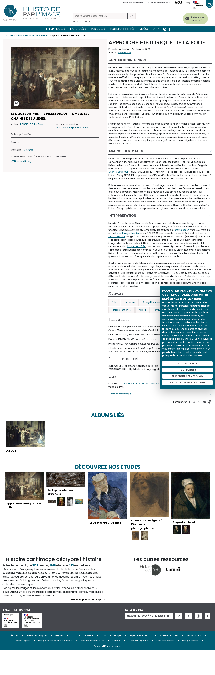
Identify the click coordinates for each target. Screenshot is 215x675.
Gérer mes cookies (165, 640)
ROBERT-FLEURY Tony (31, 124)
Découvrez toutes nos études (32, 35)
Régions (59, 635)
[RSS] (178, 616)
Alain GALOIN (124, 52)
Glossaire (88, 635)
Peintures (28, 150)
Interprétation (122, 215)
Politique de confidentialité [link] (187, 382)
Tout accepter (187, 363)
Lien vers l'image (23, 161)
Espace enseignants (159, 3)
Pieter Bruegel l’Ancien (127, 233)
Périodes (97, 29)
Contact (116, 640)
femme (158, 309)
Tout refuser (187, 369)
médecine (129, 302)
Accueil (9, 35)
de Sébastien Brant (140, 383)
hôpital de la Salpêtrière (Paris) (72, 127)
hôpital (142, 309)
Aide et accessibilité (168, 635)
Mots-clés (77, 29)
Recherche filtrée (122, 29)
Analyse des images (125, 151)
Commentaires (119, 394)
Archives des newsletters (92, 640)
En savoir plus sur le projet (86, 599)
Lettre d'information (133, 3)
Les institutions (194, 635)
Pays (73, 635)
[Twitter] (188, 616)
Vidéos (144, 29)
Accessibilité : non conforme (107, 646)
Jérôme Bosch (181, 229)
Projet (103, 635)
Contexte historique (127, 60)
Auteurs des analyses (36, 635)
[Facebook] (207, 616)
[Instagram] (198, 616)
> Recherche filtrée (81, 21)
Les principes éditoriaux (140, 635)
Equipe (117, 635)
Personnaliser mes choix (187, 376)
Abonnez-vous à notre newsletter (150, 615)
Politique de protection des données (55, 640)
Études (14, 635)
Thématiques (54, 29)
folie (114, 302)
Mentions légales (22, 640)
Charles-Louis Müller (119, 171)
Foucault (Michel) (121, 309)
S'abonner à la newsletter (197, 18)
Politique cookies (190, 640)
